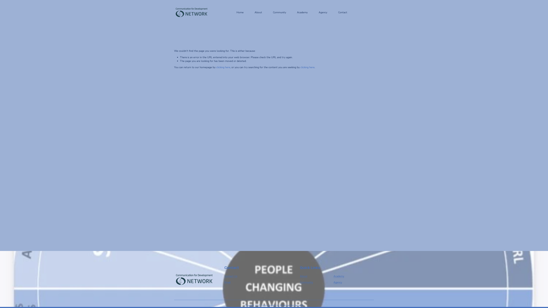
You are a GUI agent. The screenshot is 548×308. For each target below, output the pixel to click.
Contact (342, 12)
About (303, 276)
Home (240, 12)
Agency (338, 282)
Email (227, 282)
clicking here (223, 67)
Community (306, 282)
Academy (339, 276)
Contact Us (230, 276)
